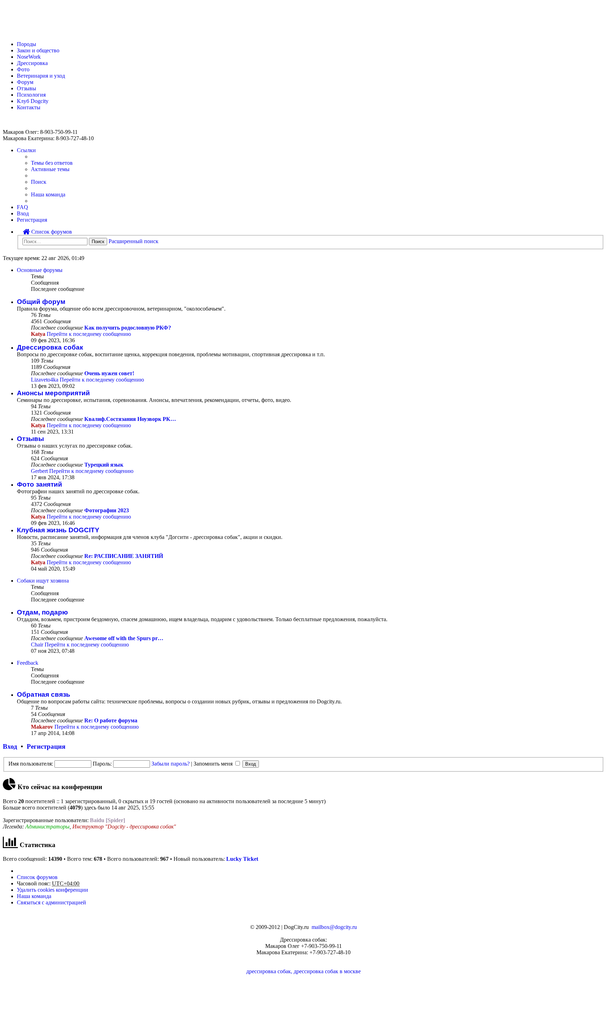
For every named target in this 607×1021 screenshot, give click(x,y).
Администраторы (47, 827)
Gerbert (39, 471)
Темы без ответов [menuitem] (52, 163)
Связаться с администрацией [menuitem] (51, 902)
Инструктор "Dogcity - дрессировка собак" (124, 827)
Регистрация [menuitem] (32, 220)
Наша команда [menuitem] (48, 194)
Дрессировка (32, 63)
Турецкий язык (103, 465)
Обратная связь (43, 694)
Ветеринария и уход (41, 76)
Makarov (42, 727)
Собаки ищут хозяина (43, 581)
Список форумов (51, 232)
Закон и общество (38, 50)
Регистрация (46, 746)
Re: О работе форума (110, 720)
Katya (38, 334)
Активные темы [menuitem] (50, 169)
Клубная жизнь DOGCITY (58, 530)
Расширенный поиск (133, 241)
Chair (37, 645)
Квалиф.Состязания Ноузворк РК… (130, 419)
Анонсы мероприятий (53, 393)
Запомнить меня (214, 764)
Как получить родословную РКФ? (127, 328)
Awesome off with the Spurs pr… (123, 638)
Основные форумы (40, 270)
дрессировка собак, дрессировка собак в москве (303, 971)
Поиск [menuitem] (38, 182)
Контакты (28, 107)
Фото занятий (39, 484)
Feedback (27, 663)
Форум (25, 82)
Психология (31, 95)
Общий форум (41, 301)
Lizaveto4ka (44, 380)
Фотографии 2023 (106, 510)
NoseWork (29, 57)
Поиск (98, 241)
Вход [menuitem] (23, 213)
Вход (10, 746)
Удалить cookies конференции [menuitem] (52, 890)
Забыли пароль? (170, 764)
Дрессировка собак (50, 347)
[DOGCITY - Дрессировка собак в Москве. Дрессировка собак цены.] (28, 32)
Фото (23, 69)
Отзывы (26, 88)
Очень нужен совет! (109, 373)
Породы (26, 44)
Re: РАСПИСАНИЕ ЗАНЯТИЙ (123, 556)
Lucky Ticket (242, 859)
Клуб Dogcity (32, 101)
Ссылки (26, 150)
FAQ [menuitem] (22, 207)
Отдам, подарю (42, 612)
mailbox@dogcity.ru (334, 927)
